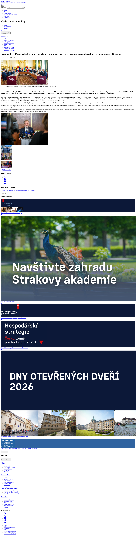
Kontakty (6, 525)
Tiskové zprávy (7, 41)
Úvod (5, 10)
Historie (6, 471)
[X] (5, 516)
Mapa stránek (7, 528)
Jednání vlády (7, 483)
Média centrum (7, 13)
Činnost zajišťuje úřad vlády (11, 491)
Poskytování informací (9, 504)
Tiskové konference (9, 43)
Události (6, 507)
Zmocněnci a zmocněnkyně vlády (12, 494)
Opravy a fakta (7, 44)
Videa (5, 46)
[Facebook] (5, 514)
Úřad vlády (6, 16)
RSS (5, 529)
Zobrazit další (4, 452)
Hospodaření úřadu (8, 505)
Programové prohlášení (9, 467)
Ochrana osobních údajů (10, 534)
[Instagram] (5, 520)
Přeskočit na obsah (5, 1)
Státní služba (7, 17)
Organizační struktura (9, 501)
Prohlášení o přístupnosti (10, 531)
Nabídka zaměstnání (9, 503)
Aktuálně (6, 478)
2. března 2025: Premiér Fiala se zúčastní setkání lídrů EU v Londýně (18, 190)
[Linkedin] (5, 518)
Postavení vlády (8, 469)
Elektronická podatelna (9, 527)
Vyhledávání (4, 7)
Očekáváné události (9, 40)
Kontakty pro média (9, 48)
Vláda (5, 12)
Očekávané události (9, 479)
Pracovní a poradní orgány (10, 14)
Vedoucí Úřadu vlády (9, 500)
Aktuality (6, 38)
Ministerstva (7, 470)
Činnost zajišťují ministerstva (11, 492)
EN (1, 4)
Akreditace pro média (9, 50)
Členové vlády (7, 466)
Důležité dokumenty (9, 47)
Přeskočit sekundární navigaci (8, 30)
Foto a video (7, 485)
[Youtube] (5, 522)
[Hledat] (23, 8)
